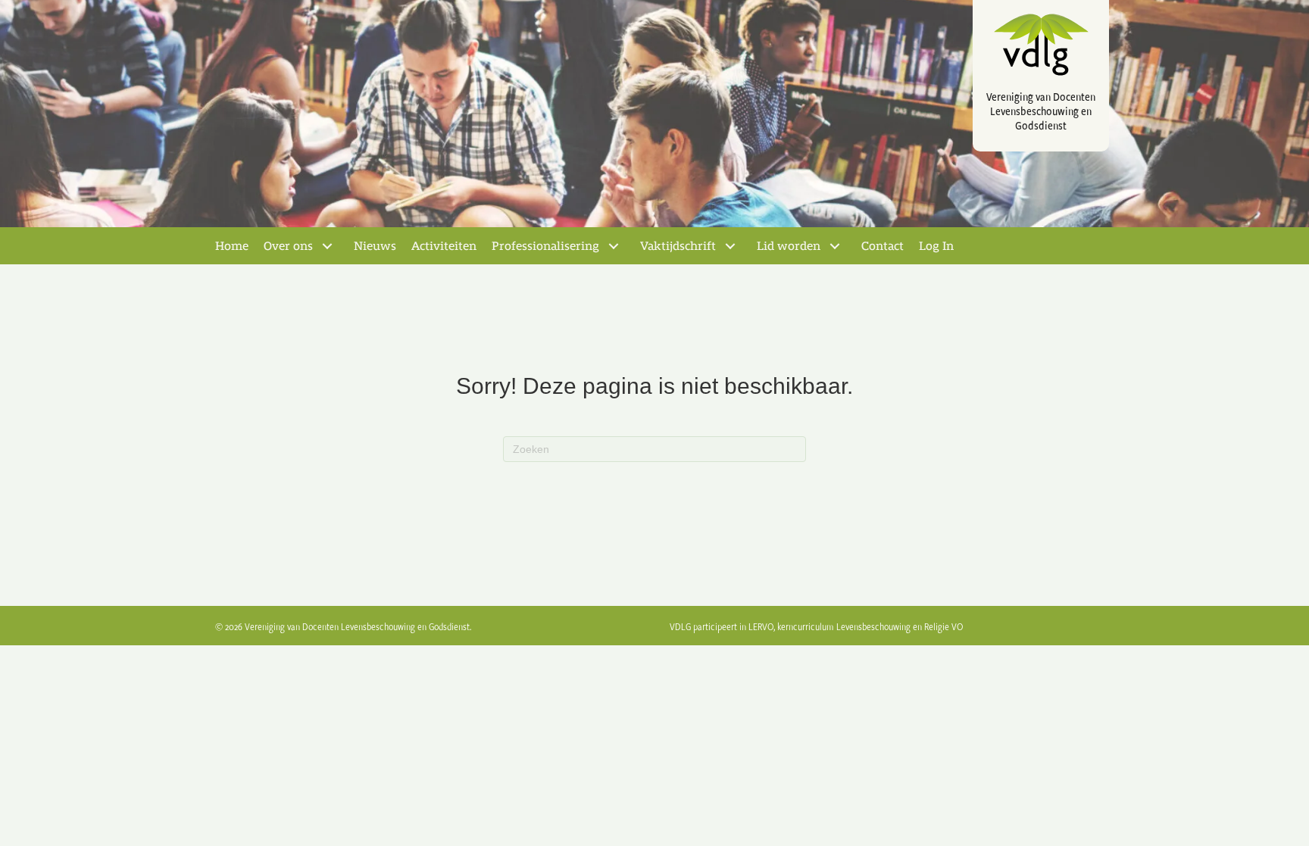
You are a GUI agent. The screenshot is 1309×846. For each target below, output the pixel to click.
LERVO (760, 626)
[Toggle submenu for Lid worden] (835, 246)
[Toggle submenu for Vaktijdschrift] (730, 246)
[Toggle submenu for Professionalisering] (613, 246)
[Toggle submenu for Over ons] (327, 246)
